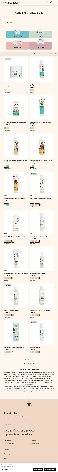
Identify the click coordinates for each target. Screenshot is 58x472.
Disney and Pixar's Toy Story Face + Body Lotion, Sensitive (40, 123)
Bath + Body (9, 22)
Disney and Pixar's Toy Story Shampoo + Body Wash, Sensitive (41, 84)
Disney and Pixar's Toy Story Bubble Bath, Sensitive (15, 122)
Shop (49, 2)
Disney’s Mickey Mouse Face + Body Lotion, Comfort (16, 273)
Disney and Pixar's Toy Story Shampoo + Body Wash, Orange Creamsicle (15, 161)
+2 (12, 351)
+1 (40, 204)
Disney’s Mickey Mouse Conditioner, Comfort (40, 236)
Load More (29, 363)
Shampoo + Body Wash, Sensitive (11, 310)
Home (3, 22)
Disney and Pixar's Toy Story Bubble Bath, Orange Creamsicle (41, 161)
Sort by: (34, 54)
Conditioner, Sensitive (35, 347)
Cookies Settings (4, 469)
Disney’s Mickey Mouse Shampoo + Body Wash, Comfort (40, 199)
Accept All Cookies (38, 469)
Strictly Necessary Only (50, 469)
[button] (54, 2)
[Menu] (3, 2)
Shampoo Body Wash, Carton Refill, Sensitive (14, 347)
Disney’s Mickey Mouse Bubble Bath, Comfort (14, 236)
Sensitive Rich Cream (9, 84)
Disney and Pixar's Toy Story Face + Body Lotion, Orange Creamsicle (15, 199)
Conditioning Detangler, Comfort (37, 273)
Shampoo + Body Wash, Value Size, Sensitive (40, 310)
